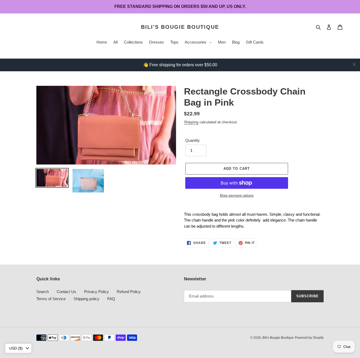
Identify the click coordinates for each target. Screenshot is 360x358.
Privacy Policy (96, 291)
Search (42, 291)
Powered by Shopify (309, 338)
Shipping (191, 122)
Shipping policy (86, 298)
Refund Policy (129, 291)
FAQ (111, 298)
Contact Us (66, 291)
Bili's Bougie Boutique (180, 27)
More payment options (237, 195)
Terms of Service (51, 298)
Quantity (192, 140)
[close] (354, 64)
